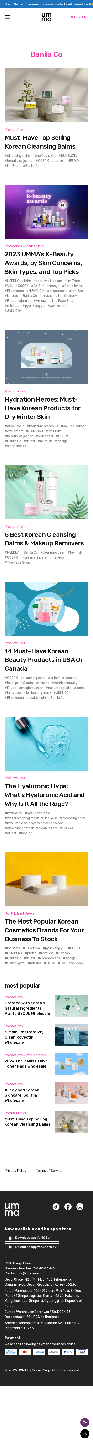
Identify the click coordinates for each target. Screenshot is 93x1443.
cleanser (79, 426)
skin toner (45, 436)
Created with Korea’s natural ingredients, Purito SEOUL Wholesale (27, 1008)
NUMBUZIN (69, 156)
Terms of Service (49, 1171)
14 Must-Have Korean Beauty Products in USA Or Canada (44, 659)
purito (58, 161)
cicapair (70, 678)
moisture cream (41, 426)
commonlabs (50, 958)
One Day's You (45, 156)
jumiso (26, 301)
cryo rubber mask (20, 828)
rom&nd (77, 291)
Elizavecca (15, 291)
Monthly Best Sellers (20, 913)
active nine (58, 306)
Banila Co (32, 166)
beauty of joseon (20, 161)
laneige (62, 441)
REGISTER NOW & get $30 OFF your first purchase (46, 4)
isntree (12, 296)
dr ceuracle (58, 291)
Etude (11, 301)
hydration (14, 813)
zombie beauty (66, 683)
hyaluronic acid (38, 813)
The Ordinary (67, 296)
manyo (54, 286)
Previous (3, 4)
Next (90, 4)
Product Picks (15, 130)
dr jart (30, 441)
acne (80, 688)
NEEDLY (73, 161)
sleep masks (16, 446)
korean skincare (35, 558)
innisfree (14, 693)
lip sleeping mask (38, 693)
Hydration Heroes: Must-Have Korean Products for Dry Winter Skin (43, 408)
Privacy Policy (15, 1171)
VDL (10, 286)
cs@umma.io (29, 1273)
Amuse (41, 301)
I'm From (14, 166)
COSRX (43, 161)
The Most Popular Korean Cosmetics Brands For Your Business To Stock (44, 930)
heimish (46, 441)
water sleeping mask (23, 818)
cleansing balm (18, 156)
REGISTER (78, 17)
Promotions (13, 246)
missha (47, 296)
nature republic (60, 688)
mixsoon (13, 306)
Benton (64, 953)
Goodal (28, 683)
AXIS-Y (38, 286)
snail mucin (37, 698)
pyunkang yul (35, 306)
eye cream (15, 431)
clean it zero (48, 828)
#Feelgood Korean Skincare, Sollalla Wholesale (22, 1095)
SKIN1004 (14, 311)
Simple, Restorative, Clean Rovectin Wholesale (24, 1037)
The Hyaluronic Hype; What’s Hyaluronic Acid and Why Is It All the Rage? (44, 794)
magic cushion (32, 688)
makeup (58, 558)
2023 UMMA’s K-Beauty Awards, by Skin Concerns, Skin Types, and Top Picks (43, 262)
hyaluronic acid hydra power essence (35, 823)
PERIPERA (14, 953)
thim (27, 281)
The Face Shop (63, 301)
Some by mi (73, 286)
